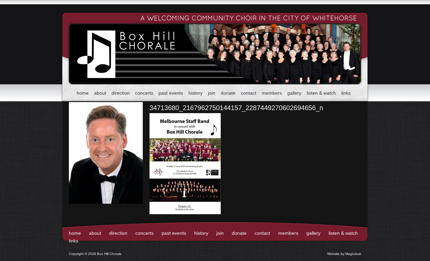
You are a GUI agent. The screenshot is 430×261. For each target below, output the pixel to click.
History (195, 93)
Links (346, 93)
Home (83, 93)
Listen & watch (321, 93)
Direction (121, 93)
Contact (248, 93)
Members (272, 93)
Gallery (294, 93)
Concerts (144, 93)
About (100, 93)
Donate (228, 93)
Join (211, 93)
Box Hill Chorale (114, 42)
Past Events (171, 93)
